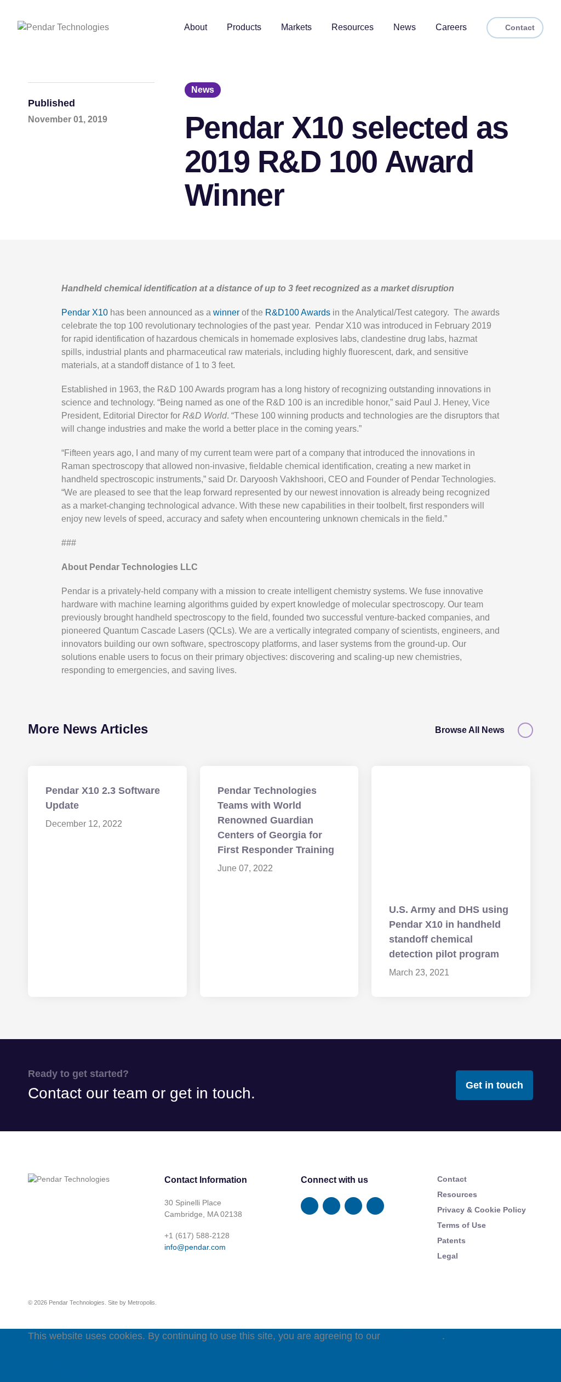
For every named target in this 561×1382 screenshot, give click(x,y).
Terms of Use (461, 1225)
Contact (520, 27)
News (404, 27)
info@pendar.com (195, 1247)
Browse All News (470, 730)
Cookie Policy (412, 1335)
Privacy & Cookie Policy (481, 1209)
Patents (451, 1240)
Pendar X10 (84, 312)
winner (226, 312)
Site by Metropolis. (132, 1302)
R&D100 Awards (297, 312)
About (195, 27)
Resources (352, 27)
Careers (451, 27)
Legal (447, 1255)
